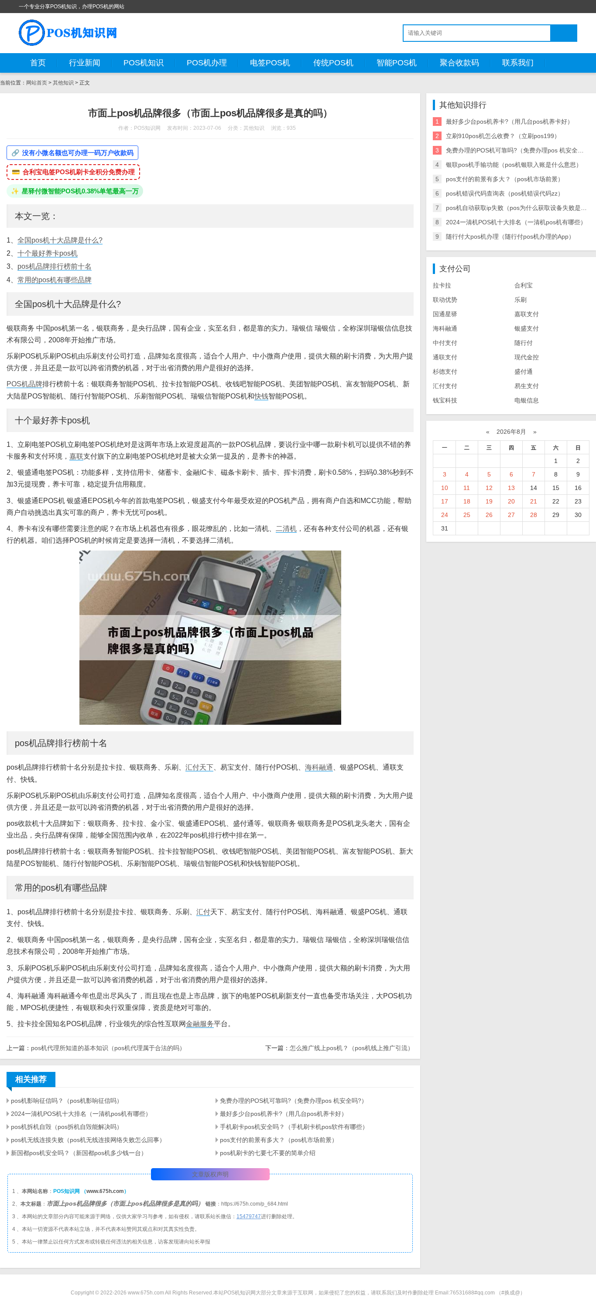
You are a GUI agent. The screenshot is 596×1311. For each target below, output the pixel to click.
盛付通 (523, 371)
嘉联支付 (526, 314)
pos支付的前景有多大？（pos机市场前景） (279, 1139)
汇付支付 (445, 385)
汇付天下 (199, 767)
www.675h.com (105, 1191)
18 (466, 501)
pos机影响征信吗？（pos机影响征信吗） (67, 1100)
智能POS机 (397, 62)
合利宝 (523, 285)
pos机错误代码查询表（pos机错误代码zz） (505, 193)
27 (511, 514)
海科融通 (319, 767)
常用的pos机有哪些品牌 (54, 280)
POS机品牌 (24, 384)
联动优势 (445, 299)
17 (444, 501)
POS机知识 (143, 62)
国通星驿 (445, 314)
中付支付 (445, 342)
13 (511, 487)
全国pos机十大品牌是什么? (60, 240)
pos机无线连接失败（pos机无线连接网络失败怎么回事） (88, 1139)
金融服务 (200, 1023)
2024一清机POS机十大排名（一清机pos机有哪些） (81, 1113)
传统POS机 (333, 62)
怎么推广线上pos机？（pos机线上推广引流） (352, 1047)
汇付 (203, 912)
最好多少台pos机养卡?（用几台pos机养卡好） (283, 1113)
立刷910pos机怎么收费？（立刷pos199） (503, 135)
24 (444, 514)
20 (511, 501)
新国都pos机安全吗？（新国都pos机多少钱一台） (79, 1152)
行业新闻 (84, 62)
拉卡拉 (442, 285)
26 (489, 514)
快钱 (261, 396)
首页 (38, 62)
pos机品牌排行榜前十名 (54, 266)
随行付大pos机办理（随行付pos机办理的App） (510, 236)
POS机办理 (207, 62)
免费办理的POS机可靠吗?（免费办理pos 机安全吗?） (293, 1100)
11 (466, 487)
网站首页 (36, 83)
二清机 (286, 528)
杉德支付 (445, 371)
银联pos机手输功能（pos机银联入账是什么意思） (514, 164)
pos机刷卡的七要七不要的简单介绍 (267, 1152)
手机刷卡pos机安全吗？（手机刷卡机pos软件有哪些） (294, 1126)
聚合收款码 (459, 62)
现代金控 (526, 357)
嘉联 (76, 456)
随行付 (523, 342)
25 (466, 514)
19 (489, 501)
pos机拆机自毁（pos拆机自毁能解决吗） (67, 1126)
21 (533, 501)
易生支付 (526, 385)
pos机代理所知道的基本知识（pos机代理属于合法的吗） (108, 1047)
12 (489, 487)
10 (444, 487)
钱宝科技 (445, 400)
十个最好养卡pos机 (47, 253)
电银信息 (526, 400)
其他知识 (63, 83)
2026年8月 (511, 431)
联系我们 (518, 62)
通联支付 (445, 357)
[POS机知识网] (68, 33)
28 (533, 514)
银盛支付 (526, 328)
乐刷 (520, 299)
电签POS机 (270, 62)
